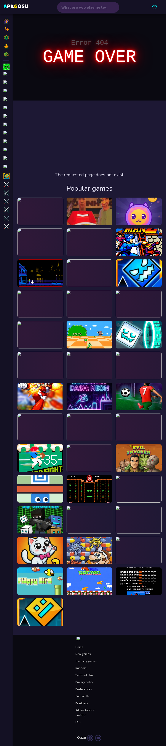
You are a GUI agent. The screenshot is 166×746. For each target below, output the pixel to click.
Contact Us (82, 696)
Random (80, 668)
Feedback (81, 703)
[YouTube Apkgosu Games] (98, 738)
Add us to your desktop (84, 712)
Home (79, 647)
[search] (113, 7)
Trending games (86, 661)
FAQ (78, 722)
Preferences (83, 689)
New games (83, 654)
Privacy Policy (84, 682)
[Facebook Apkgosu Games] (90, 738)
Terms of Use (84, 675)
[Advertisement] (89, 136)
